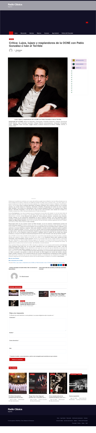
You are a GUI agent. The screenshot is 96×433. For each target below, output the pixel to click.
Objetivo (39, 33)
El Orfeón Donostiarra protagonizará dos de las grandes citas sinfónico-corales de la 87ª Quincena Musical (17, 398)
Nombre (11, 332)
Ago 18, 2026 (53, 296)
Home (58, 418)
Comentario (12, 317)
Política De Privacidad (67, 33)
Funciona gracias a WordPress (14, 420)
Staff (86, 423)
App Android (55, 33)
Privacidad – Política (76, 423)
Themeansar (31, 420)
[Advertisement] (46, 21)
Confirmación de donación (77, 418)
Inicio (16, 33)
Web (10, 348)
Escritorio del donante (68, 420)
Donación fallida (59, 420)
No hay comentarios (14, 401)
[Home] (11, 33)
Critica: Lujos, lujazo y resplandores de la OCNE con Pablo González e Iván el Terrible (32, 262)
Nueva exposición (74, 396)
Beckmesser (19, 50)
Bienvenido (23, 33)
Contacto (46, 33)
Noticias (32, 33)
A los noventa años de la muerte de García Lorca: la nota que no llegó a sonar (28, 304)
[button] (85, 22)
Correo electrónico (14, 340)
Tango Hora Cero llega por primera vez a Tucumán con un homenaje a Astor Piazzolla (37, 397)
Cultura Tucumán (61, 296)
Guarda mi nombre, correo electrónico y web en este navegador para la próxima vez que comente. (34, 356)
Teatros (79, 374)
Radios (83, 423)
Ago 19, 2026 (23, 295)
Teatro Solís (73, 374)
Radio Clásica (15, 4)
